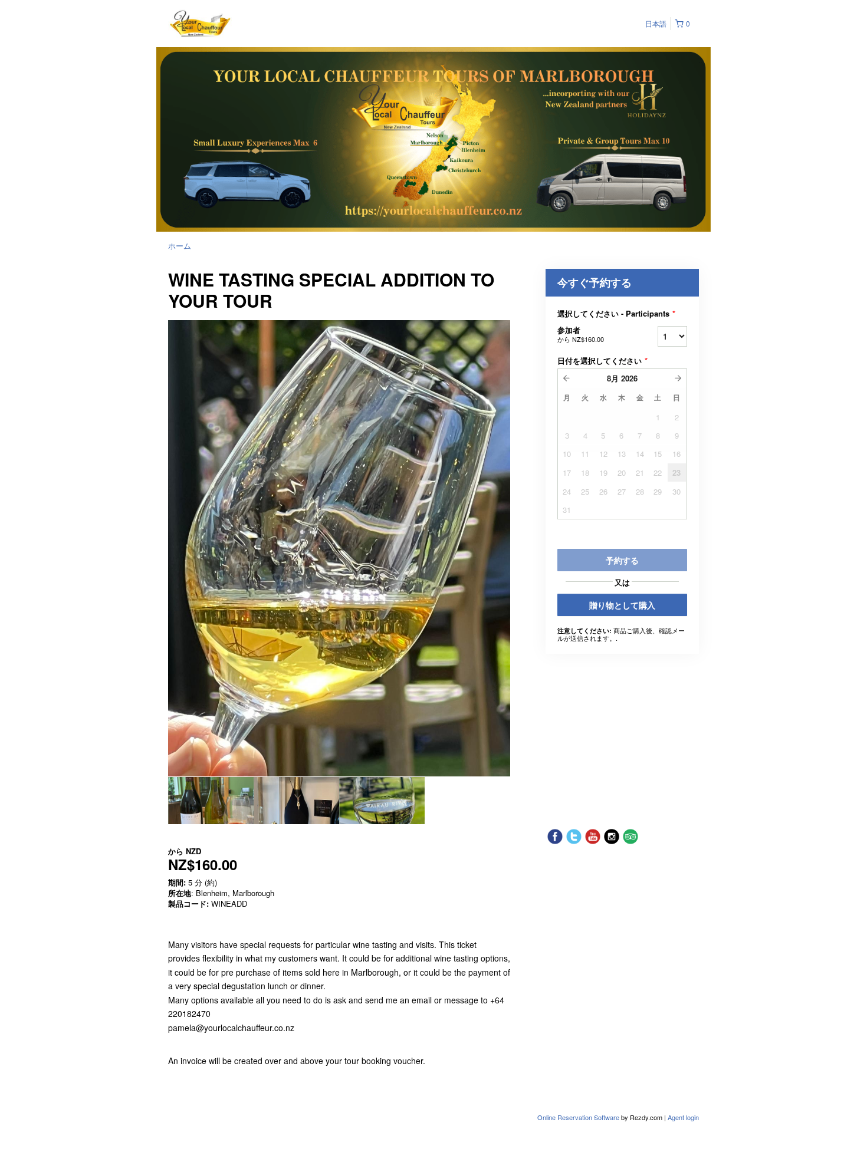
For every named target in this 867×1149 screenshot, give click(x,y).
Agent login (683, 1117)
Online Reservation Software (578, 1117)
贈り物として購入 (622, 605)
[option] (211, 800)
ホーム (179, 245)
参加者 (580, 334)
